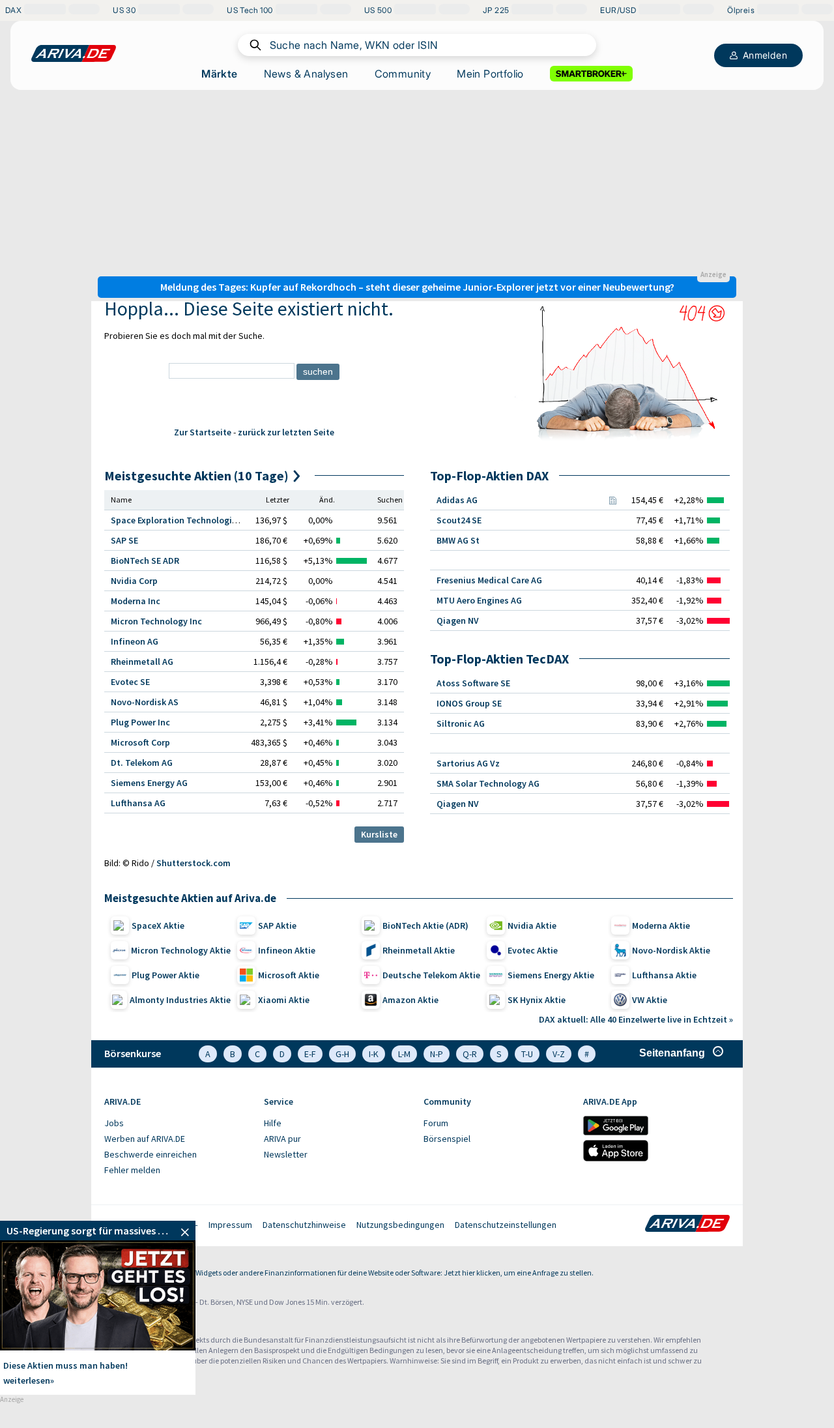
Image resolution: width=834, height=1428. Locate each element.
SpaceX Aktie (158, 925)
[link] (97, 1230)
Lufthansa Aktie (664, 975)
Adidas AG (457, 500)
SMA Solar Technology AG (488, 783)
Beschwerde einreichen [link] (150, 1154)
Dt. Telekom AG (142, 762)
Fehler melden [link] (132, 1170)
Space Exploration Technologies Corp (186, 520)
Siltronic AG (461, 723)
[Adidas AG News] (612, 500)
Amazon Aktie (410, 1000)
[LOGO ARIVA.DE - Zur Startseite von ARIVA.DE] (73, 53)
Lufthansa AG (138, 803)
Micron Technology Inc (156, 621)
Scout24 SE (459, 520)
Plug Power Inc (140, 722)
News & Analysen (306, 73)
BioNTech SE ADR (145, 560)
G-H (342, 1054)
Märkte (219, 73)
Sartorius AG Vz (468, 763)
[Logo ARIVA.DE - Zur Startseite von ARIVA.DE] (687, 1224)
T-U (527, 1054)
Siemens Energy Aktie (551, 975)
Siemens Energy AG (149, 783)
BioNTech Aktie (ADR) (425, 925)
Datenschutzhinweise (304, 1225)
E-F (310, 1054)
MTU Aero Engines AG (479, 600)
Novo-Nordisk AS (145, 702)
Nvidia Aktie (532, 925)
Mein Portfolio (490, 73)
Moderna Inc (135, 601)
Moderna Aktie (661, 925)
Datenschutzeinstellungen (505, 1225)
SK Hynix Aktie (537, 1000)
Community (403, 73)
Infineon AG (134, 641)
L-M (404, 1054)
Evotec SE (130, 682)
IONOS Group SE (469, 703)
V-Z (559, 1054)
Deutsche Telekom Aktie (431, 975)
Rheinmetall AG (142, 661)
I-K (374, 1054)
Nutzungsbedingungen (400, 1225)
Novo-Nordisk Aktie (671, 950)
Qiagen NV (458, 620)
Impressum (230, 1225)
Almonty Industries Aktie (180, 1000)
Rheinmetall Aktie (418, 950)
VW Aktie (649, 1000)
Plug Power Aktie (165, 975)
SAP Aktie (277, 925)
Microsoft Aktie (288, 975)
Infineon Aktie (286, 950)
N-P (436, 1054)
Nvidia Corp (134, 581)
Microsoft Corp (140, 742)
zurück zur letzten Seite (286, 432)
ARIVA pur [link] (282, 1138)
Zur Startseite (202, 432)
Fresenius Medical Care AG (489, 580)
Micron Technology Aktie (181, 950)
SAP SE (124, 540)
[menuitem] (177, 1123)
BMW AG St (458, 540)
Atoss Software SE (473, 683)
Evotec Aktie (533, 950)
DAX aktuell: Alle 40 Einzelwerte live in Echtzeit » (636, 1019)
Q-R (470, 1054)
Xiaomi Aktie (283, 1000)
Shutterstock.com (193, 863)
